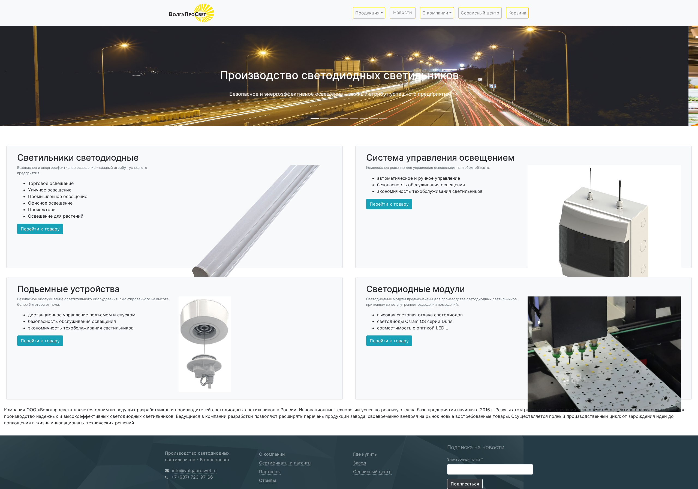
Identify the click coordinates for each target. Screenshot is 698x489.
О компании (272, 454)
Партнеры (270, 471)
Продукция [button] (367, 13)
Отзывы (267, 480)
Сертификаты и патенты (285, 463)
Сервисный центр (480, 13)
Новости (402, 12)
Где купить (365, 454)
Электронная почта (465, 459)
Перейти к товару (40, 229)
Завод (359, 463)
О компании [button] (435, 13)
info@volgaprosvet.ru (194, 470)
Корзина (517, 13)
